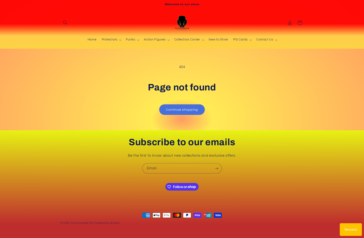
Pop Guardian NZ (82, 223)
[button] (65, 23)
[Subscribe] (217, 168)
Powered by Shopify (107, 223)
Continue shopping (182, 109)
